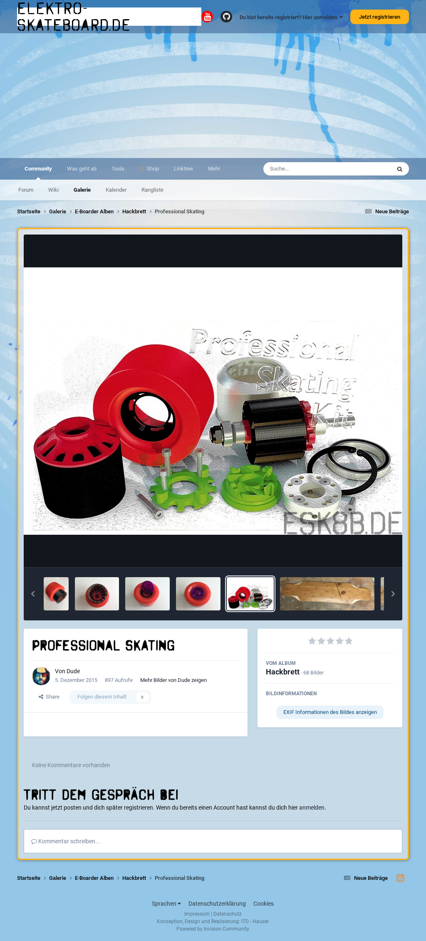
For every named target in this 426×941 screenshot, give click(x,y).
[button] (33, 594)
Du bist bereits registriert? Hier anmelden (289, 17)
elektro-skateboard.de (74, 16)
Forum (25, 190)
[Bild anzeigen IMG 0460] (327, 593)
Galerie (82, 190)
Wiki (53, 190)
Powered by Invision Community (212, 929)
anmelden (311, 807)
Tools (117, 168)
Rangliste (152, 190)
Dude (73, 671)
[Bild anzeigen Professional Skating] (250, 593)
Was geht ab (82, 168)
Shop (152, 168)
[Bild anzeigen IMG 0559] (147, 593)
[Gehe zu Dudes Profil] (41, 676)
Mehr (214, 168)
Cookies (263, 903)
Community (38, 168)
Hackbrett (283, 671)
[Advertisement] (213, 95)
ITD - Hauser (255, 921)
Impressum (197, 914)
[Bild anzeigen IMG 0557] (97, 593)
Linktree (183, 168)
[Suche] (400, 168)
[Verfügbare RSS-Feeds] (400, 878)
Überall (371, 169)
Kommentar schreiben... (68, 841)
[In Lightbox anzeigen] (213, 401)
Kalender (116, 190)
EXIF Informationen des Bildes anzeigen (330, 712)
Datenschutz (227, 914)
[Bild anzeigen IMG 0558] (198, 593)
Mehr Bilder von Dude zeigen (173, 680)
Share (51, 697)
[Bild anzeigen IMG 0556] (56, 593)
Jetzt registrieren (379, 17)
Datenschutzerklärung (217, 903)
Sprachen (165, 903)
